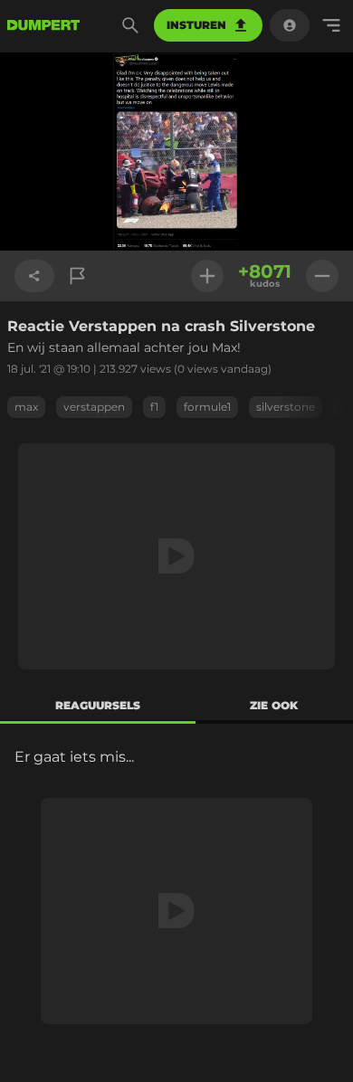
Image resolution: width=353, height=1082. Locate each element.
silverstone (285, 406)
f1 (154, 406)
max (26, 406)
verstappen (94, 406)
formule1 (207, 406)
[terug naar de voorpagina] (43, 25)
